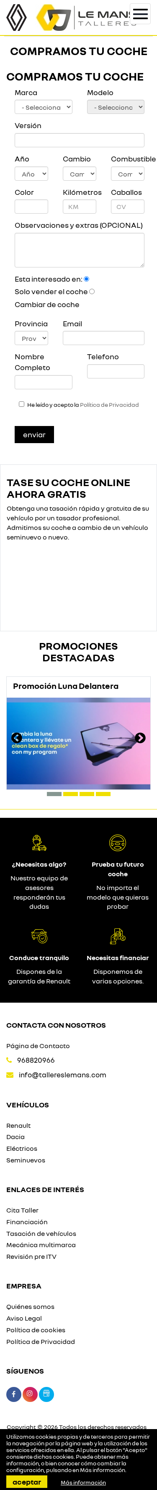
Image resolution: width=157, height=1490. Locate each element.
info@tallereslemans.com (62, 1074)
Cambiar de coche (47, 304)
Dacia (15, 1136)
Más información (102, 1470)
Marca (26, 92)
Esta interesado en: (48, 278)
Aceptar (27, 1481)
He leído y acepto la (83, 404)
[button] (54, 794)
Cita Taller (22, 1210)
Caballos (126, 192)
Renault (18, 1125)
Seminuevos (25, 1160)
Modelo (100, 92)
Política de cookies (35, 1330)
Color (24, 192)
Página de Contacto (38, 1045)
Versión (28, 125)
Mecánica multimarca (41, 1244)
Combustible (127, 158)
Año (22, 158)
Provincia (31, 323)
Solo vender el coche (51, 291)
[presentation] (16, 739)
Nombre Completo (32, 362)
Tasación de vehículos (41, 1233)
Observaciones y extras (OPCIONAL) (79, 224)
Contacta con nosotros (56, 1024)
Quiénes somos (30, 1306)
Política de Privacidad (109, 404)
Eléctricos (21, 1148)
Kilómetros (79, 192)
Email (72, 323)
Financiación (27, 1222)
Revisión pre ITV (31, 1256)
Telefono (103, 356)
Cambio (77, 158)
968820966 (36, 1060)
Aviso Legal (24, 1318)
